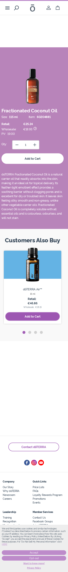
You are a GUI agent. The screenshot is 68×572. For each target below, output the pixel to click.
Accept (34, 552)
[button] (23, 332)
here (4, 544)
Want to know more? (34, 563)
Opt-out (34, 558)
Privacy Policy (34, 568)
